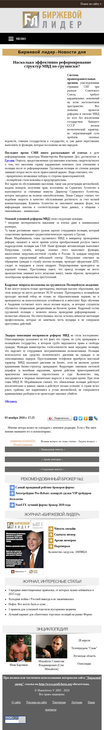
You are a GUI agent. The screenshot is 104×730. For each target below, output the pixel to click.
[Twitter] (80, 418)
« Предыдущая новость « (52, 449)
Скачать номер (64, 534)
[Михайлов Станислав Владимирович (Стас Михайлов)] (51, 657)
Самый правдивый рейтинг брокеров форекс (44, 487)
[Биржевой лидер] (52, 28)
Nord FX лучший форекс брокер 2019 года (43, 505)
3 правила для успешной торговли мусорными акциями (42, 609)
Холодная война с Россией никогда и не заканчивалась (41, 599)
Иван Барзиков (19, 665)
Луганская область (84, 656)
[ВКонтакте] (75, 418)
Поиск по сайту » (91, 4)
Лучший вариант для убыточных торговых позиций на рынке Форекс (50, 614)
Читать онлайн (64, 528)
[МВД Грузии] (35, 133)
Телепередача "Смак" (84, 648)
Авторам (76, 702)
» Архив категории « (52, 459)
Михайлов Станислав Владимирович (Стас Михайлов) (51, 665)
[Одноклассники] (85, 418)
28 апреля (84, 640)
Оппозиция (84, 663)
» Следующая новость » (52, 469)
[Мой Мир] (90, 418)
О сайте (16, 702)
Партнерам (61, 546)
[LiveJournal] (95, 418)
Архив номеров (64, 540)
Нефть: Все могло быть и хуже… (28, 604)
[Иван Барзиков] (18, 661)
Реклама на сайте (36, 702)
